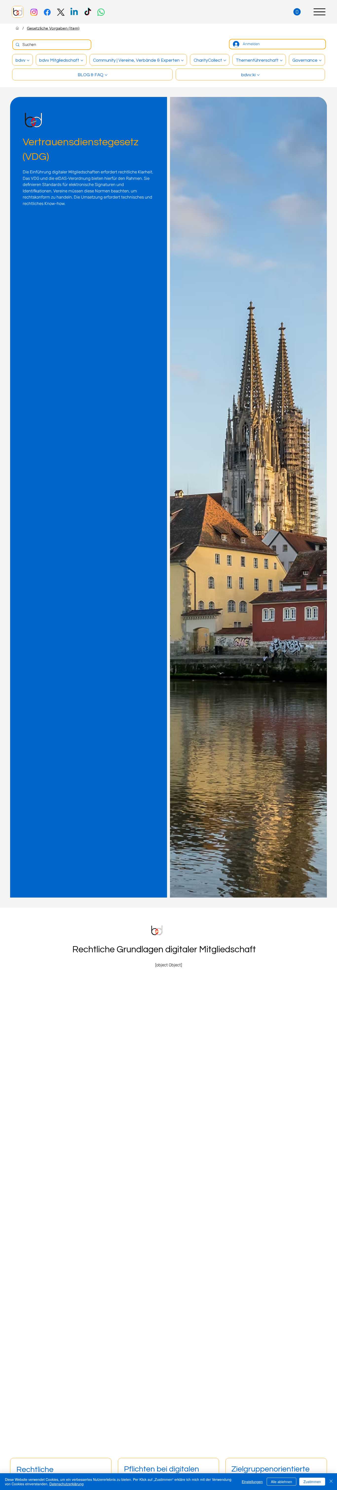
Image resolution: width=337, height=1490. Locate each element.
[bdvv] (17, 28)
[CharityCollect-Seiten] (225, 60)
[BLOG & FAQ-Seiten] (106, 75)
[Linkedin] (74, 12)
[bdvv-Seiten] (28, 60)
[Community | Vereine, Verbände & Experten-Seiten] (182, 60)
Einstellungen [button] (252, 1481)
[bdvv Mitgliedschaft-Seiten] (82, 60)
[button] (297, 12)
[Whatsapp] (101, 12)
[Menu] (319, 12)
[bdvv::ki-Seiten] (258, 75)
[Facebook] (47, 12)
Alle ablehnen (281, 1481)
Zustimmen (312, 1481)
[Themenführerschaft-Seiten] (281, 60)
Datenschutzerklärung (66, 1483)
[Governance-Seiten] (320, 60)
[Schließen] (331, 1481)
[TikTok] (87, 12)
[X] (60, 12)
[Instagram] (33, 12)
